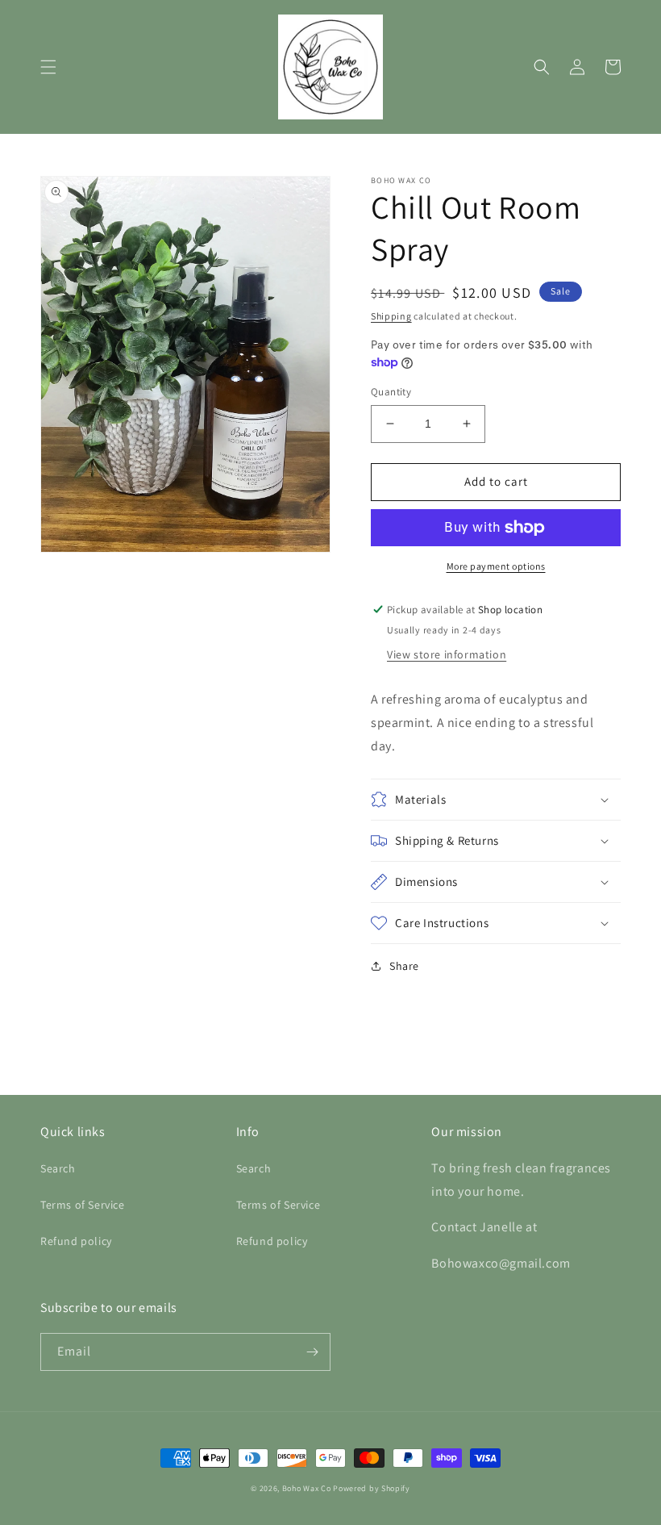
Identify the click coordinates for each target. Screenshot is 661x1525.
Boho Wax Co (306, 1488)
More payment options (496, 566)
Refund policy (76, 1241)
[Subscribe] (312, 1352)
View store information (446, 654)
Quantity (391, 392)
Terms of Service (82, 1204)
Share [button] (404, 966)
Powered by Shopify (371, 1488)
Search (58, 1168)
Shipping (391, 316)
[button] (48, 67)
